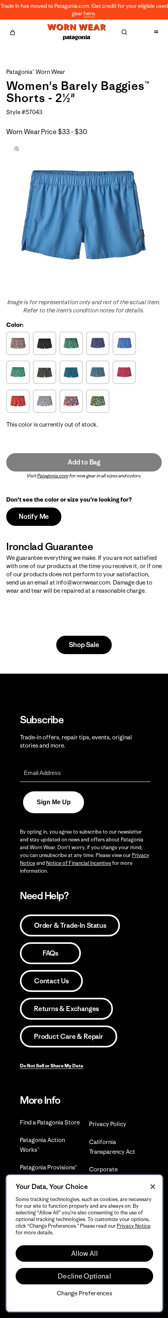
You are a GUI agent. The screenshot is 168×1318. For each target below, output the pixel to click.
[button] (12, 31)
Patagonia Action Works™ (42, 1144)
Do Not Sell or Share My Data (51, 1066)
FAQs (50, 953)
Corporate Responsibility (108, 1174)
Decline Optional (84, 1276)
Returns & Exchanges (66, 1008)
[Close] (152, 1186)
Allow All (84, 1253)
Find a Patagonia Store (50, 1122)
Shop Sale (84, 644)
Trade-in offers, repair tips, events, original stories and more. (76, 741)
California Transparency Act (112, 1146)
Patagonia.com (52, 476)
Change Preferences (84, 1293)
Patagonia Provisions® (48, 1167)
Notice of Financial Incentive (78, 863)
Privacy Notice (133, 1226)
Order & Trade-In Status (70, 925)
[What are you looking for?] (124, 32)
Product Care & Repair (68, 1036)
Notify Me (34, 516)
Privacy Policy (107, 1124)
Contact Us (51, 981)
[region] (84, 1243)
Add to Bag (84, 462)
